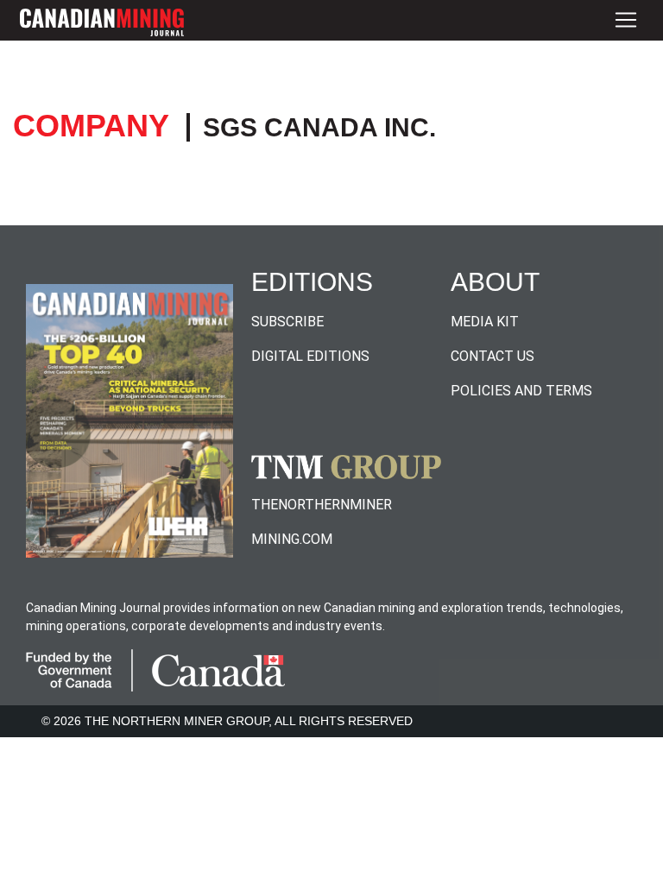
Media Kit (485, 321)
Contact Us (492, 356)
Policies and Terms (521, 390)
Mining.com (291, 539)
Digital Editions (310, 356)
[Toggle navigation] (626, 20)
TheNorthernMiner (321, 504)
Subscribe (287, 321)
